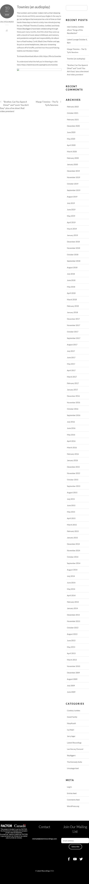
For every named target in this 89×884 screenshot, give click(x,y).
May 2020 (71, 139)
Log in (69, 787)
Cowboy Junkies (44, 25)
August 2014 (72, 570)
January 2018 (72, 312)
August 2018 (72, 267)
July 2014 (71, 576)
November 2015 (73, 473)
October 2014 (72, 557)
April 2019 (71, 222)
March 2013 (72, 660)
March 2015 (72, 525)
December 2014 (73, 544)
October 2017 (72, 332)
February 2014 (73, 602)
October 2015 (72, 479)
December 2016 (73, 396)
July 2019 (71, 203)
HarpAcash (71, 723)
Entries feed (71, 793)
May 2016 (71, 435)
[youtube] (75, 859)
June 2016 (71, 428)
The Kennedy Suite (74, 762)
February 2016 (73, 454)
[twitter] (81, 859)
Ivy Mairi (70, 730)
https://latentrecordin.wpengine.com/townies (39, 65)
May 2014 (71, 589)
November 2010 (73, 666)
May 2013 (71, 647)
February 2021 (73, 119)
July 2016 (71, 422)
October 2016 (72, 409)
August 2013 (72, 634)
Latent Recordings (74, 743)
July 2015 (71, 499)
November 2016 (73, 402)
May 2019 (71, 216)
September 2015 (73, 486)
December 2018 (73, 242)
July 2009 (71, 685)
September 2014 (73, 563)
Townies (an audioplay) (33, 7)
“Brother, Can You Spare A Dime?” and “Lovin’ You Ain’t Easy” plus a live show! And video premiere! (14, 106)
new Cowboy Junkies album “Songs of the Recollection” (75, 30)
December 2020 (73, 126)
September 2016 (73, 415)
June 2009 (71, 692)
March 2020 (72, 151)
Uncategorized (7, 22)
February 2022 (73, 106)
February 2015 (73, 531)
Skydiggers (27, 29)
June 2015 (71, 505)
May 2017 (71, 364)
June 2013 (71, 640)
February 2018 (73, 306)
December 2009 (73, 672)
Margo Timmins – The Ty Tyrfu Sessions (47, 103)
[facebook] (69, 859)
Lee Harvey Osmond (75, 749)
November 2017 (73, 325)
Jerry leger (71, 736)
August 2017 (72, 344)
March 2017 (72, 377)
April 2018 (71, 293)
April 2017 (71, 370)
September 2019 (73, 190)
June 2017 (71, 357)
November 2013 (73, 621)
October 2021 (72, 113)
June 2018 (71, 280)
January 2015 (72, 537)
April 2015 (71, 518)
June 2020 (71, 132)
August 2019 (72, 196)
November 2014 (73, 550)
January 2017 (72, 389)
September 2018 (73, 261)
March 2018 (72, 299)
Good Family (72, 717)
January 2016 (72, 460)
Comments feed (73, 800)
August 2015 (72, 492)
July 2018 (71, 274)
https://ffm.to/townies (52, 56)
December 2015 (73, 467)
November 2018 (73, 248)
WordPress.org (73, 806)
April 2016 (71, 441)
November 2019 (73, 177)
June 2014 (71, 582)
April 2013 (71, 653)
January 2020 (72, 164)
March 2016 (72, 447)
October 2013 (72, 627)
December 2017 (73, 319)
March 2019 (72, 229)
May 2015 (71, 512)
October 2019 (72, 184)
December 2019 (73, 171)
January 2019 (72, 235)
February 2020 (73, 158)
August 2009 (72, 679)
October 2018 (72, 254)
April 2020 (71, 145)
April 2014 (71, 595)
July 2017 (71, 351)
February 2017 (73, 383)
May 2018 (71, 287)
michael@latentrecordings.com (44, 839)
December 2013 (73, 615)
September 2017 (73, 338)
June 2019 (71, 209)
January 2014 (72, 608)
